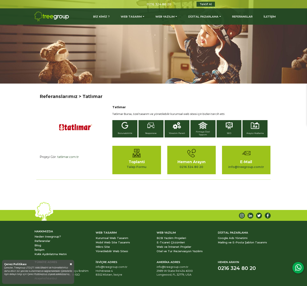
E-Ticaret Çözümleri (171, 242)
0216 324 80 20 (159, 4)
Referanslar (42, 241)
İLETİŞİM (270, 16)
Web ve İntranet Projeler (174, 246)
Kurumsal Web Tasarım (112, 238)
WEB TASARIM (131, 16)
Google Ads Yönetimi (232, 238)
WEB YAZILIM (165, 16)
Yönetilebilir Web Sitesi (112, 251)
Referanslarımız (58, 96)
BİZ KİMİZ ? (101, 16)
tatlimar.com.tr (68, 157)
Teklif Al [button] (206, 4)
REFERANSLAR (242, 16)
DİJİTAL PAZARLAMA (203, 16)
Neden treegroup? (47, 236)
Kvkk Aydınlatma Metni (50, 254)
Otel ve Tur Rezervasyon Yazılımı (180, 251)
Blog (37, 245)
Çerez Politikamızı (38, 274)
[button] (125, 129)
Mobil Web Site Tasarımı (113, 242)
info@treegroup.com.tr (111, 266)
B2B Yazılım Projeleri (171, 238)
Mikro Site (103, 246)
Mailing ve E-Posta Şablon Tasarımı (242, 242)
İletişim (39, 249)
